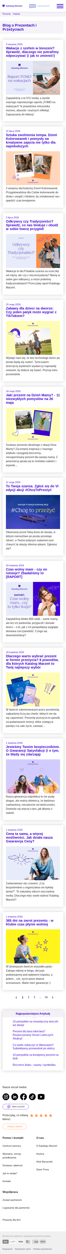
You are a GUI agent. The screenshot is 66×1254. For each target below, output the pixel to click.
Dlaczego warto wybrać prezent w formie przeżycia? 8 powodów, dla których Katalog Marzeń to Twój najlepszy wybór (32, 661)
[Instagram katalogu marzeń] (6, 1097)
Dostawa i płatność (13, 1165)
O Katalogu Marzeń (46, 1145)
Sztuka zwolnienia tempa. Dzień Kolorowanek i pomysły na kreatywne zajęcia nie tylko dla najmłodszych (31, 140)
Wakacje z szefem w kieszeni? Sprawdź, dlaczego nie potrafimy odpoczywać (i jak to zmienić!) (32, 52)
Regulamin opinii (23, 1249)
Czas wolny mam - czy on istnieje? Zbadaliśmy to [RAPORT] (26, 573)
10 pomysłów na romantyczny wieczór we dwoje (35, 1023)
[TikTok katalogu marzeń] (32, 1097)
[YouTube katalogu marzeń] (41, 1097)
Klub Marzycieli (44, 1161)
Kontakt (7, 1181)
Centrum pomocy (12, 1145)
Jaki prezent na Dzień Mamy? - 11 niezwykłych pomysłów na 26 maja (33, 398)
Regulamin (8, 1249)
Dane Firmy (42, 1169)
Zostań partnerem (12, 1200)
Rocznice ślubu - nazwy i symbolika (34, 1064)
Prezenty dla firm (12, 1219)
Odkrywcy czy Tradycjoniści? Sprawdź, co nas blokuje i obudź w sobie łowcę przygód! (32, 225)
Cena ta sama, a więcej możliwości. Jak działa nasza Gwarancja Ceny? (29, 837)
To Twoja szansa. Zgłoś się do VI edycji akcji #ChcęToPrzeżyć (32, 488)
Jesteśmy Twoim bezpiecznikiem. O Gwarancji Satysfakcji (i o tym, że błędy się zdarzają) (33, 750)
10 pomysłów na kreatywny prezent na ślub (36, 1056)
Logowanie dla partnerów (16, 1207)
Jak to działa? (10, 1173)
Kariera (40, 1153)
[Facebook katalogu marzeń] (23, 1097)
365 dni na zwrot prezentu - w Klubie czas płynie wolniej (29, 922)
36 (46, 997)
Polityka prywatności (42, 1249)
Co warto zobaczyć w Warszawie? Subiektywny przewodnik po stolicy (34, 1047)
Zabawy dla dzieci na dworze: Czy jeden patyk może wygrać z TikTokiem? (31, 312)
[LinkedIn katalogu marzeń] (14, 1097)
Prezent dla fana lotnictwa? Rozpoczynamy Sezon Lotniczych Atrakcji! (33, 1035)
